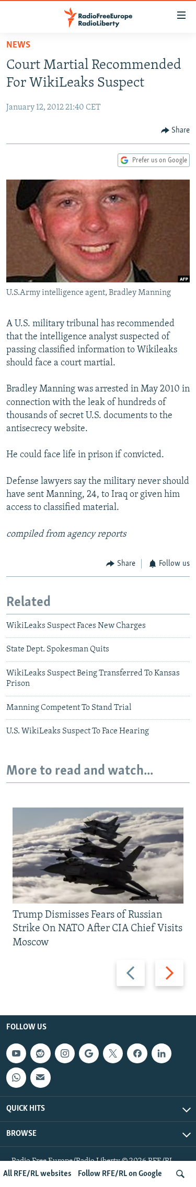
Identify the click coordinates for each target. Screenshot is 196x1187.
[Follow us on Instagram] (65, 1053)
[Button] (175, 130)
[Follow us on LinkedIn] (161, 1053)
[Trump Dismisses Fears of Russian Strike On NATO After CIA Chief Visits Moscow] (98, 856)
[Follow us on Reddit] (40, 1053)
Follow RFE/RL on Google (120, 1174)
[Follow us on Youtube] (16, 1053)
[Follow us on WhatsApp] (16, 1077)
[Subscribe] (40, 1077)
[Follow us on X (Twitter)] (113, 1053)
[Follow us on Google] (89, 1053)
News (18, 45)
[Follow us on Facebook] (137, 1053)
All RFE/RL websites (37, 1174)
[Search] (180, 1174)
